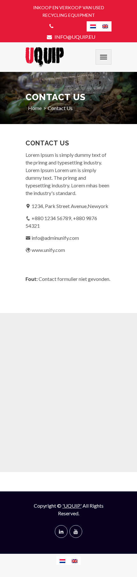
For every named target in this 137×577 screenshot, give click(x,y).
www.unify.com (48, 250)
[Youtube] (75, 531)
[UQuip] (44, 57)
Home (35, 108)
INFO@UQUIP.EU (74, 37)
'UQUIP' (72, 506)
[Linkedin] (61, 531)
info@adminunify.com (55, 238)
